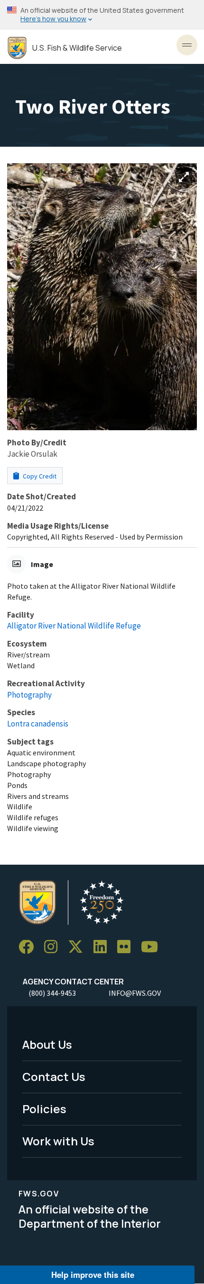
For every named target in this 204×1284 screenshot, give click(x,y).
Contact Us (53, 1076)
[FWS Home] (17, 48)
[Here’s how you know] (102, 15)
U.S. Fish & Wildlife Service (77, 48)
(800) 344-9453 (52, 993)
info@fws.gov (135, 993)
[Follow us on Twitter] (79, 947)
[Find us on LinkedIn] (103, 947)
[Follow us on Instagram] (54, 947)
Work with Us (58, 1141)
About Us (47, 1044)
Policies (44, 1108)
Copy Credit (38, 476)
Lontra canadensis (37, 723)
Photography (29, 695)
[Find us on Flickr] (127, 947)
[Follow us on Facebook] (29, 947)
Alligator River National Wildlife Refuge (74, 625)
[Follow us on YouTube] (153, 947)
